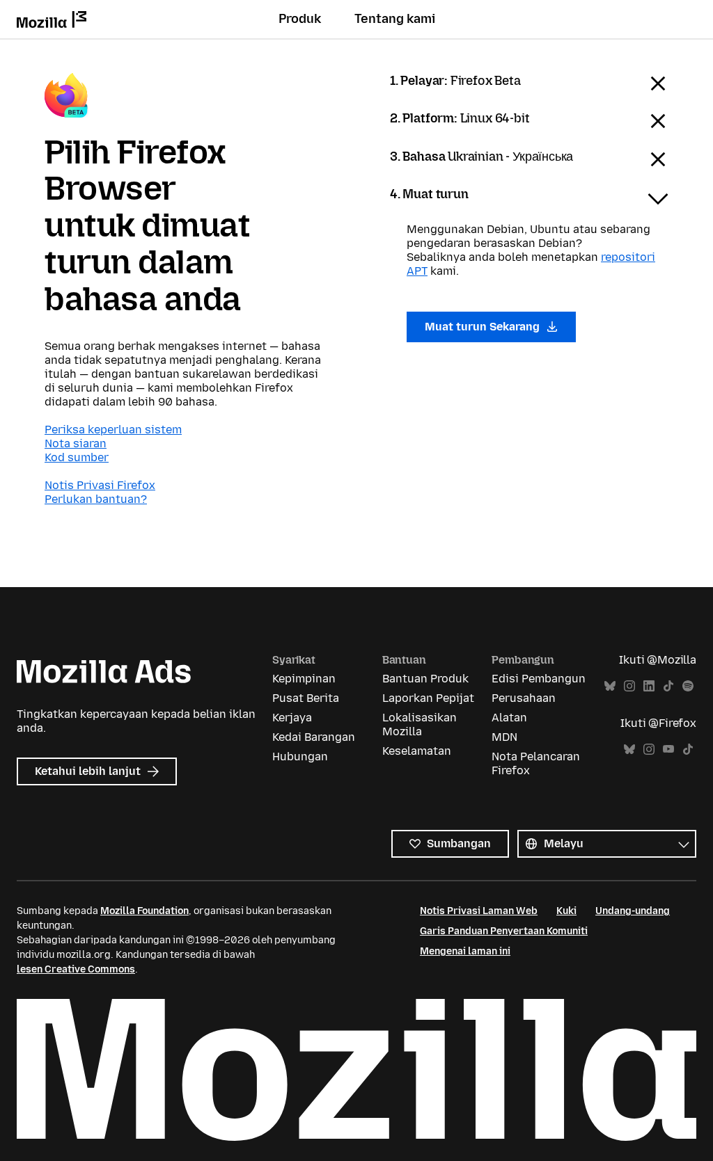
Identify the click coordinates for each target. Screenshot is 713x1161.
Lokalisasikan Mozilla (419, 724)
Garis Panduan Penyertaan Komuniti (504, 931)
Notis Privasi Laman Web (479, 911)
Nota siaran (76, 443)
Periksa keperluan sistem (113, 429)
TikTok (668, 686)
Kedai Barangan (313, 737)
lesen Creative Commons (76, 969)
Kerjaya (292, 717)
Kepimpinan (304, 678)
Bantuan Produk (425, 678)
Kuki (566, 911)
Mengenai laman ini (465, 951)
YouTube (668, 749)
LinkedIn (649, 686)
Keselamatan (416, 751)
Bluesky (610, 686)
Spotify (688, 686)
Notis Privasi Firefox (100, 485)
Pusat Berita (305, 698)
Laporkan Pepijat (428, 698)
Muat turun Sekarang (483, 326)
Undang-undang (632, 911)
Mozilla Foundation (144, 911)
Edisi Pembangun (539, 678)
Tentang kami (394, 18)
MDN (504, 737)
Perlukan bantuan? (96, 499)
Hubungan (300, 756)
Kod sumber (77, 457)
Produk (300, 18)
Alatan (509, 717)
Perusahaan (524, 698)
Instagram (629, 686)
